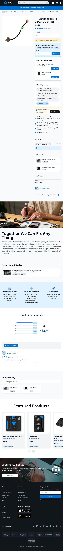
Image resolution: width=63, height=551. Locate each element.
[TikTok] (34, 526)
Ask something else (42, 103)
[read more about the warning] (58, 195)
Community (21, 490)
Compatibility (39, 154)
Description (38, 139)
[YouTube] (47, 526)
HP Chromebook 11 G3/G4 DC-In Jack (51, 12)
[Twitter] (41, 526)
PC (11, 12)
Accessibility (5, 510)
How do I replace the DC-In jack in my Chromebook (47, 94)
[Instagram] (44, 526)
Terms (3, 515)
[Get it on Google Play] (24, 516)
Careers (4, 497)
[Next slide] (33, 451)
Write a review (11, 345)
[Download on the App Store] (24, 511)
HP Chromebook (34, 12)
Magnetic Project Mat (47, 64)
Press (19, 500)
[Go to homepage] (9, 2)
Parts (7, 12)
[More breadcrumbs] (3, 12)
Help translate (6, 526)
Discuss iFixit (5, 495)
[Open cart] (57, 2)
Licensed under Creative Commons (35, 546)
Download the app (24, 507)
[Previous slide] (29, 451)
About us (4, 490)
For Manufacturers (23, 497)
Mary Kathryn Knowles (13, 352)
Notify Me (56, 53)
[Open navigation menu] (2, 2)
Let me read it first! (47, 500)
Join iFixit (54, 112)
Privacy (4, 512)
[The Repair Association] (60, 526)
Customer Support (7, 492)
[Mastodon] (50, 526)
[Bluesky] (53, 526)
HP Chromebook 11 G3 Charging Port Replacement (26, 270)
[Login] (60, 2)
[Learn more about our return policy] (46, 132)
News (19, 503)
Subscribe (50, 496)
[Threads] (57, 526)
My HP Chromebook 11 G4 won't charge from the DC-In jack (46, 89)
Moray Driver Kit (46, 72)
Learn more (10, 475)
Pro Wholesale (22, 492)
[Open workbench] (53, 2)
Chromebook (25, 12)
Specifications (39, 176)
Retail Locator (21, 495)
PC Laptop (17, 12)
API (3, 500)
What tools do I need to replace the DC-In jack (47, 99)
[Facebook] (37, 526)
